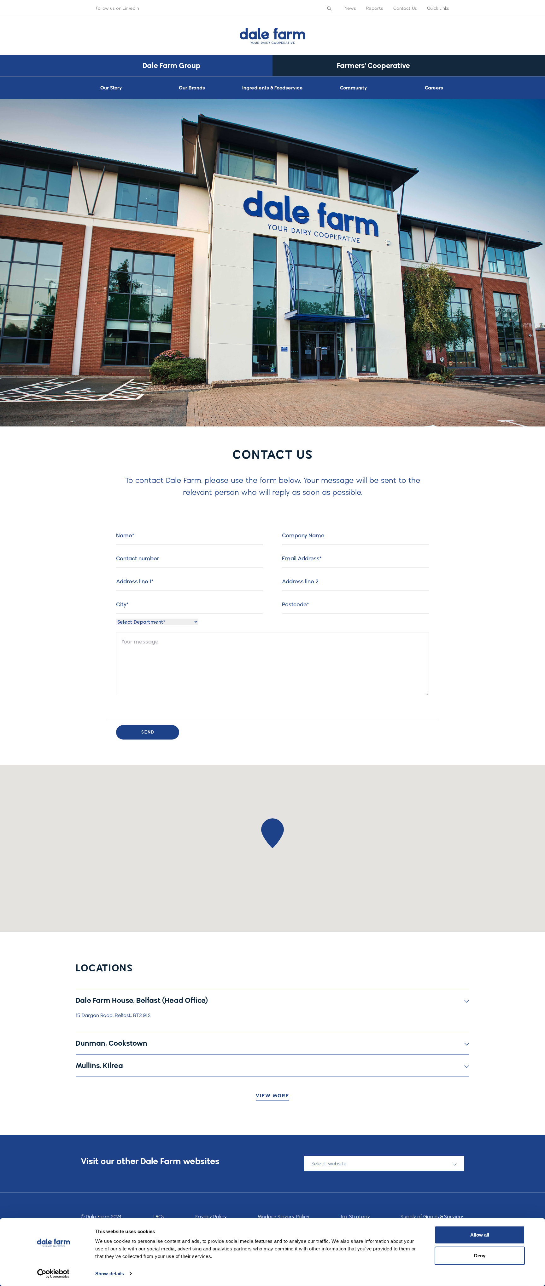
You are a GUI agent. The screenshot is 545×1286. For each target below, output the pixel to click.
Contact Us (405, 8)
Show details (109, 1273)
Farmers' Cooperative (373, 65)
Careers (434, 88)
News (350, 8)
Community (353, 88)
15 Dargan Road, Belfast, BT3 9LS (113, 1015)
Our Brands (192, 88)
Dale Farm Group (172, 65)
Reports (374, 8)
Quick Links (438, 8)
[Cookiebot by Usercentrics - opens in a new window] (53, 1273)
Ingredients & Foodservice (272, 88)
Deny (479, 1255)
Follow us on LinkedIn (117, 8)
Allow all (479, 1234)
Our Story (111, 88)
